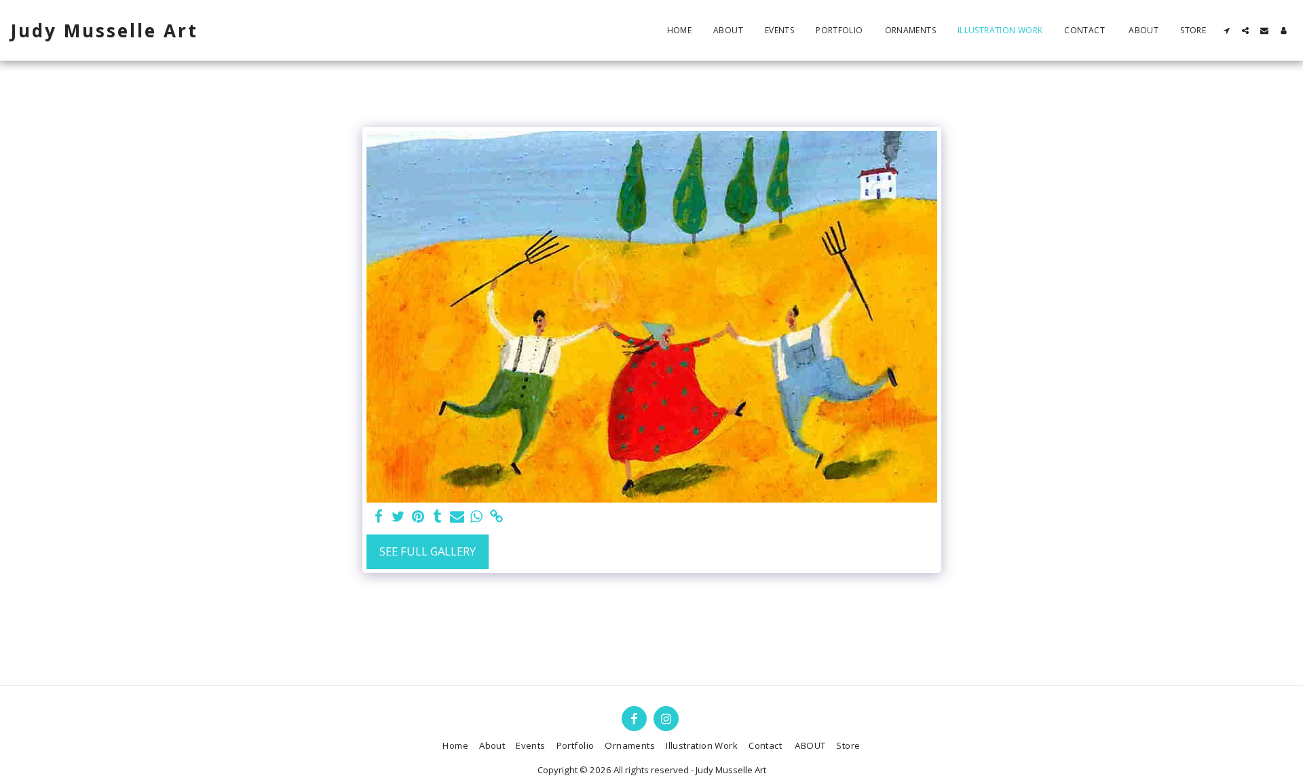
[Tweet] (399, 516)
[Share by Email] (457, 516)
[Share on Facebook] (379, 516)
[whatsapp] (477, 516)
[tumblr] (437, 516)
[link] (496, 516)
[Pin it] (418, 516)
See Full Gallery (427, 551)
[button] (1226, 30)
